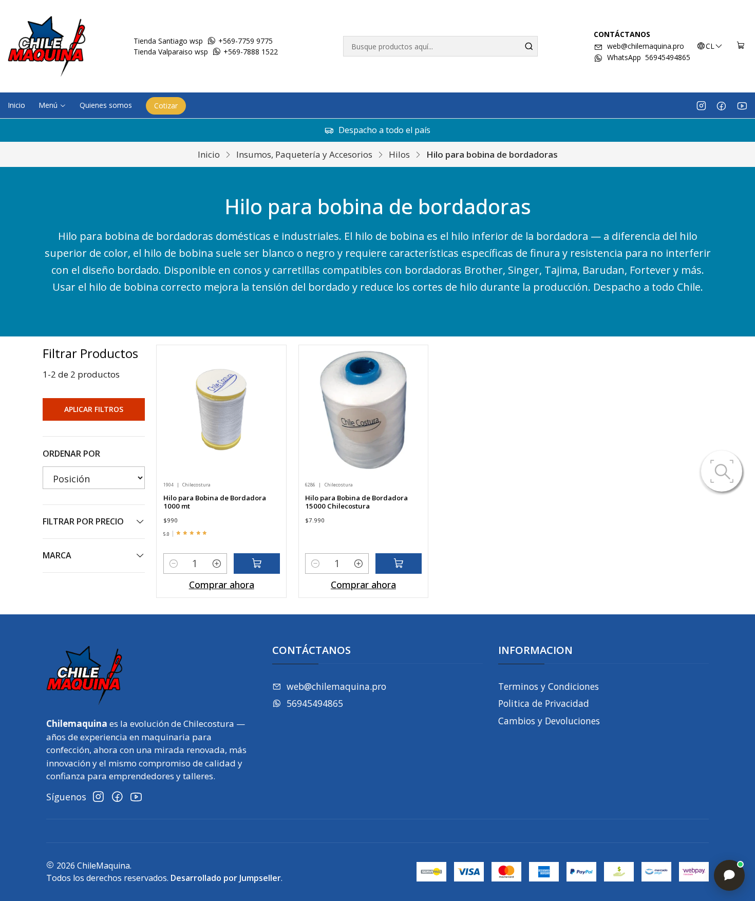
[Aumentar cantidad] (216, 563)
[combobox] (440, 46)
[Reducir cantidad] (174, 563)
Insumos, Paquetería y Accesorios (304, 154)
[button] (52, 105)
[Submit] (529, 46)
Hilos (399, 154)
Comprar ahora (221, 584)
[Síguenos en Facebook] (721, 105)
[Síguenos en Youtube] (742, 105)
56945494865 (315, 703)
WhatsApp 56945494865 (648, 57)
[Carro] (741, 46)
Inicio (209, 154)
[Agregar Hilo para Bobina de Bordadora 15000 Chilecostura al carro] (398, 563)
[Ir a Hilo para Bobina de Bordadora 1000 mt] (221, 410)
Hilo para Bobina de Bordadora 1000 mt (214, 502)
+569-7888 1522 (249, 52)
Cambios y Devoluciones (549, 721)
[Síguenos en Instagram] (701, 105)
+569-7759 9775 (244, 41)
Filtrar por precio (83, 521)
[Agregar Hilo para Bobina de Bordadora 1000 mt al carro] (257, 563)
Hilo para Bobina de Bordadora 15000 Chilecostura (356, 502)
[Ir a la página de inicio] (47, 46)
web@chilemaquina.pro (645, 46)
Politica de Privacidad (543, 703)
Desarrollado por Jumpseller (226, 878)
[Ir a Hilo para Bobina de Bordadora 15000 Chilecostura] (363, 410)
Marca (57, 555)
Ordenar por (71, 453)
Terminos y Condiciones (548, 686)
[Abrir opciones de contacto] (729, 875)
